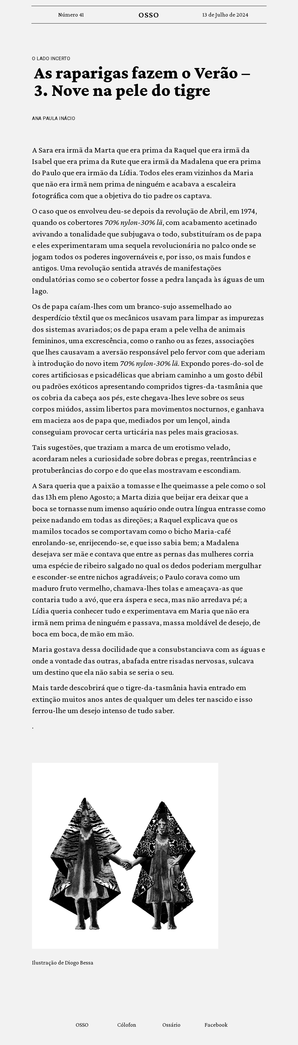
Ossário (171, 1024)
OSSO (149, 14)
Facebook (216, 1024)
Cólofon (126, 1024)
